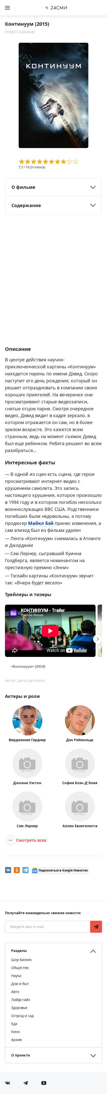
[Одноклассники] (17, 870)
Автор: (25, 681)
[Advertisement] (53, 285)
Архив (16, 1039)
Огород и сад (22, 1015)
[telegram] (25, 870)
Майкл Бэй (41, 523)
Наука (16, 975)
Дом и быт (20, 983)
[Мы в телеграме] (25, 1082)
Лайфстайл (20, 999)
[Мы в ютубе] (43, 1082)
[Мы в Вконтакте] (7, 1082)
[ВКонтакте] (8, 870)
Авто (15, 991)
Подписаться (96, 927)
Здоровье (19, 1007)
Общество (20, 967)
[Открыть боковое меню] (7, 8)
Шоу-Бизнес (21, 959)
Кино (15, 1031)
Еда (14, 1023)
